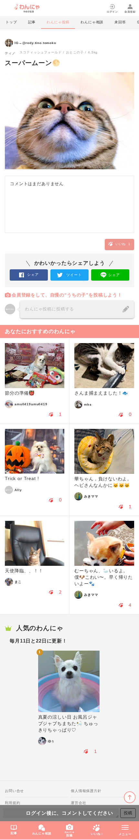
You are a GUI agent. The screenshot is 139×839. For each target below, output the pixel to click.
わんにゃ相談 (91, 22)
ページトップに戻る (130, 797)
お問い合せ (14, 791)
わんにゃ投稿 (58, 22)
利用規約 (12, 803)
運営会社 (78, 803)
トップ (11, 22)
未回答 (120, 22)
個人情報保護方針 (86, 791)
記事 (32, 22)
